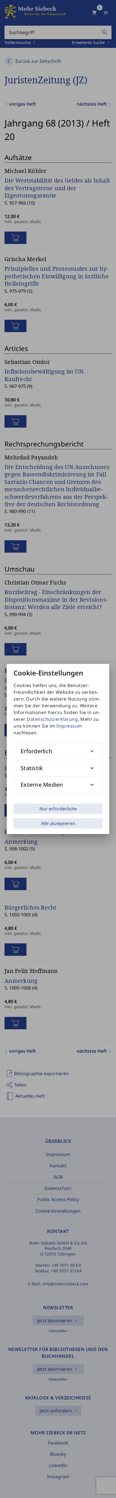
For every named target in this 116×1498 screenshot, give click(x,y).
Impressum (69, 726)
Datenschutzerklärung (52, 719)
